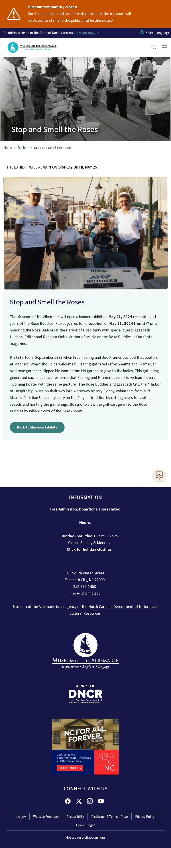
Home (8, 147)
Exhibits (22, 147)
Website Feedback (46, 816)
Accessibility (75, 816)
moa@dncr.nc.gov (85, 593)
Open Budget (85, 825)
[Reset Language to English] (142, 33)
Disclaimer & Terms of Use (109, 816)
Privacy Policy (145, 816)
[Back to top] (159, 476)
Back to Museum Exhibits (37, 427)
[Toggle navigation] (165, 47)
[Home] (32, 43)
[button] (151, 47)
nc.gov (21, 816)
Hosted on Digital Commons (86, 837)
